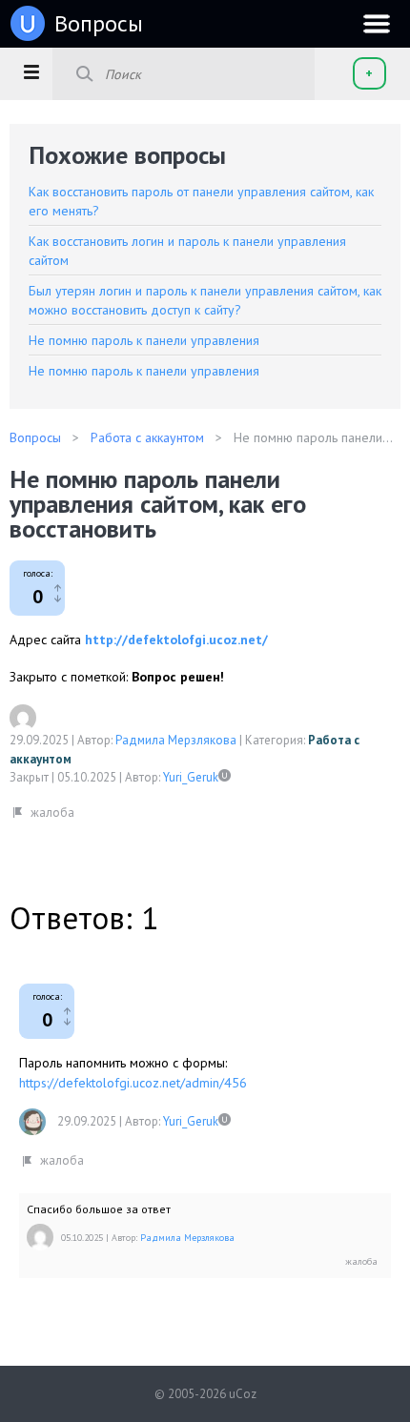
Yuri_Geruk (190, 777)
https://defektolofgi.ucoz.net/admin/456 (133, 1082)
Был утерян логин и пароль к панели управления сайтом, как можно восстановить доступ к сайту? (205, 300)
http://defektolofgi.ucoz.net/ (176, 639)
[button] (31, 71)
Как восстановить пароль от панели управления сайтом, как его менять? (201, 201)
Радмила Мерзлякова (175, 740)
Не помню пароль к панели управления (144, 340)
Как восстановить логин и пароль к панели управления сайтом (187, 251)
